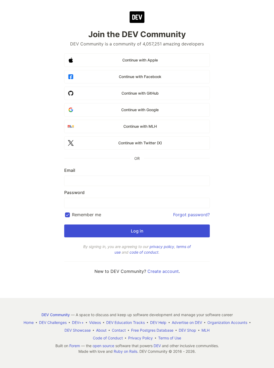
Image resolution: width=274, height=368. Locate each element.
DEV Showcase (77, 330)
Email (69, 170)
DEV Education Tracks (125, 322)
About (101, 330)
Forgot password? (191, 214)
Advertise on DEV (187, 322)
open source (103, 345)
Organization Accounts (227, 322)
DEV (157, 345)
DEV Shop (187, 330)
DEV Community (55, 314)
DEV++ (78, 322)
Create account (163, 271)
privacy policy (162, 246)
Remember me (86, 214)
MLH (205, 330)
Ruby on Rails (125, 351)
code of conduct (144, 252)
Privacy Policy (140, 338)
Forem (74, 345)
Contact (119, 330)
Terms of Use (169, 338)
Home (29, 322)
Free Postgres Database (152, 330)
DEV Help (158, 322)
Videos (95, 322)
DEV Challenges (53, 322)
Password (74, 192)
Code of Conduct (108, 338)
